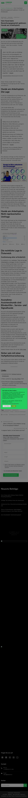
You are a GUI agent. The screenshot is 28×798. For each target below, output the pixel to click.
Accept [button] (13, 406)
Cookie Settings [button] (7, 406)
